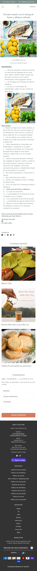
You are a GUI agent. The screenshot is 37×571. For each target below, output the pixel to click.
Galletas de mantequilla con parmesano (16, 366)
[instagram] (20, 456)
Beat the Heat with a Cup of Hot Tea (15, 324)
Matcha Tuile (7, 283)
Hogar (19, 508)
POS (9, 566)
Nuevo (18, 523)
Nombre (6, 390)
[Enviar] (31, 548)
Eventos (18, 526)
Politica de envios (18, 475)
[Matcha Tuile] (18, 264)
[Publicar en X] (5, 235)
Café (18, 514)
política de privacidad (18, 470)
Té (18, 511)
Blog (18, 532)
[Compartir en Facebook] (2, 235)
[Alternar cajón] (3, 6)
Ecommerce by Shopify (21, 566)
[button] (13, 235)
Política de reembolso (18, 487)
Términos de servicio (18, 484)
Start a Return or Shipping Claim (18, 478)
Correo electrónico (10, 396)
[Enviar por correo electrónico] (10, 235)
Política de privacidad (18, 493)
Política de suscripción (18, 481)
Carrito (32, 6)
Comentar (6, 402)
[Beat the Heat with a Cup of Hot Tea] (18, 305)
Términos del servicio (18, 490)
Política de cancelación (18, 499)
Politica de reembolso (18, 473)
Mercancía (18, 520)
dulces (18, 517)
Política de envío (18, 496)
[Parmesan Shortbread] (18, 346)
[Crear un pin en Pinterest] (7, 235)
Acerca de (18, 529)
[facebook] (17, 456)
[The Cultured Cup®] (18, 6)
